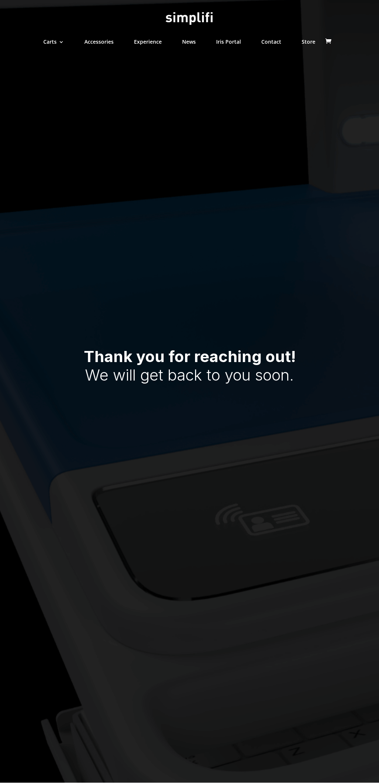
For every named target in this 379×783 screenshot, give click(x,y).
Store (308, 42)
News (189, 42)
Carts (50, 42)
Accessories (99, 42)
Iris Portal (228, 42)
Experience (148, 42)
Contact (271, 42)
